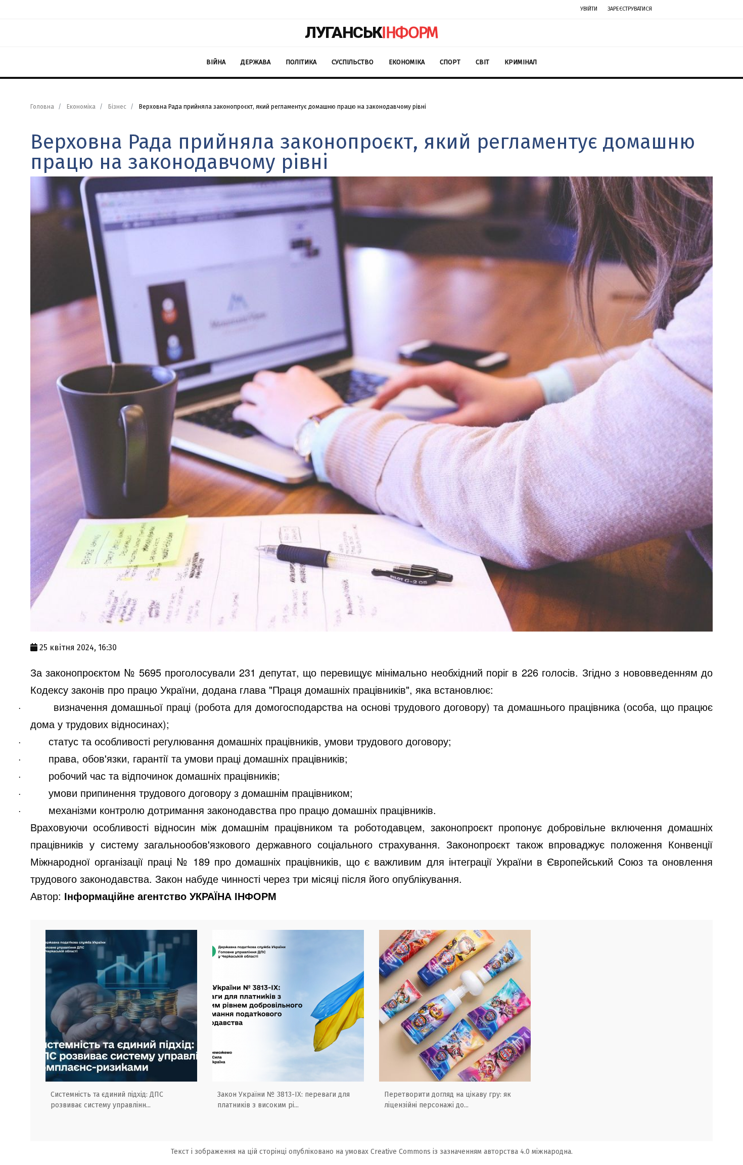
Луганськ (371, 32)
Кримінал (520, 62)
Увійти (588, 9)
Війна (215, 62)
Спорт (450, 62)
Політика (301, 62)
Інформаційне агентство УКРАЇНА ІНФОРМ (170, 895)
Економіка (407, 62)
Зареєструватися (630, 9)
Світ (482, 62)
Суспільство (353, 62)
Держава (255, 62)
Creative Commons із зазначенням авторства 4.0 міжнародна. (471, 1151)
